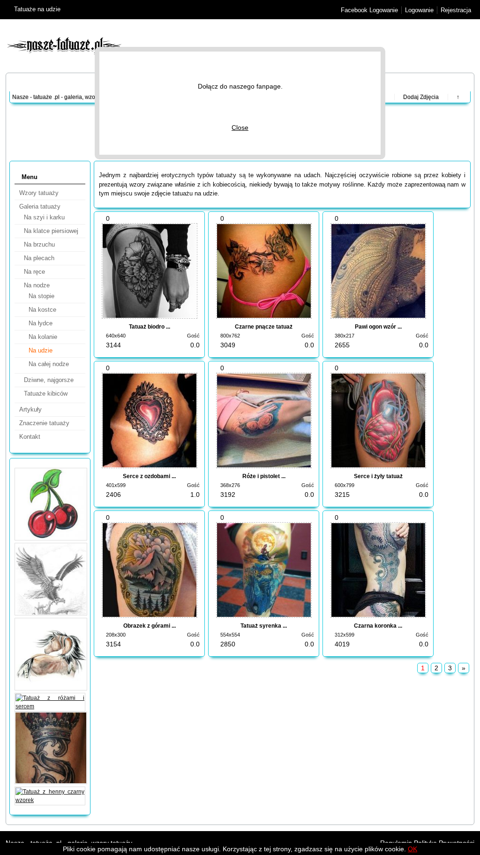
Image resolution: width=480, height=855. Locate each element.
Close (240, 127)
